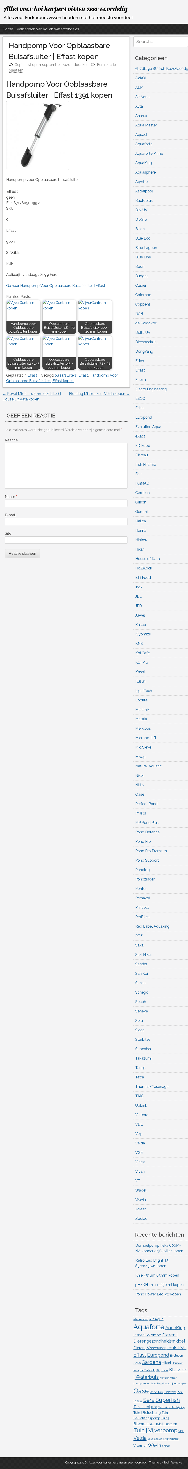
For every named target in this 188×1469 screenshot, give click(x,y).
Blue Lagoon (146, 248)
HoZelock (143, 568)
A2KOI (140, 78)
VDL (139, 1124)
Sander (141, 964)
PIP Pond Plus (147, 822)
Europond (143, 417)
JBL (138, 596)
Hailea (140, 521)
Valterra (141, 1115)
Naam (11, 496)
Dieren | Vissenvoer (149, 1348)
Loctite (141, 700)
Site (8, 533)
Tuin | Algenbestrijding (171, 1407)
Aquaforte (143, 144)
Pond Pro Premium (151, 851)
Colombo (143, 295)
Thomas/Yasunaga (152, 1086)
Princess (142, 907)
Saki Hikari (143, 954)
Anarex (141, 116)
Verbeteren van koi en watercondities (48, 29)
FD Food (142, 445)
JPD (138, 606)
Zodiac (141, 1218)
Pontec (141, 888)
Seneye (141, 1011)
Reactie (12, 440)
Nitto (139, 785)
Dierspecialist (146, 342)
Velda (140, 1143)
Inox (138, 587)
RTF (139, 936)
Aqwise (141, 182)
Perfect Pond (146, 804)
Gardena (142, 493)
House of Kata (147, 559)
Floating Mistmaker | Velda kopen (99, 394)
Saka (139, 945)
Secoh (140, 1002)
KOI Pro (141, 662)
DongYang (144, 351)
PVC (180, 1392)
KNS (139, 643)
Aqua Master (146, 125)
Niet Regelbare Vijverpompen (169, 1383)
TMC (139, 1096)
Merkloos (143, 728)
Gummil (142, 511)
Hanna (140, 530)
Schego (141, 992)
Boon (139, 266)
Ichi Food (143, 577)
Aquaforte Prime (149, 153)
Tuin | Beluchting (147, 1412)
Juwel (140, 615)
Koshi (140, 672)
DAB (139, 314)
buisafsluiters (66, 375)
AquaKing (143, 163)
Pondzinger (145, 879)
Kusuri (140, 681)
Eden (139, 361)
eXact (140, 436)
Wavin (140, 1199)
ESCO (140, 398)
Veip (139, 1134)
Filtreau (141, 455)
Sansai (140, 983)
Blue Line (143, 257)
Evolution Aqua (148, 427)
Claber (140, 285)
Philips (140, 813)
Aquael (141, 134)
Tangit (140, 1068)
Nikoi (139, 775)
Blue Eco (142, 238)
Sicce (139, 1030)
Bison (140, 229)
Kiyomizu (143, 634)
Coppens (143, 304)
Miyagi (140, 757)
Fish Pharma (145, 464)
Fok (138, 474)
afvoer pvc (140, 1319)
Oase (139, 794)
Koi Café (142, 653)
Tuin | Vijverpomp (155, 1430)
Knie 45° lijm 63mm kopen (157, 1275)
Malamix (142, 709)
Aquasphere (145, 172)
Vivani (140, 1171)
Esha (139, 408)
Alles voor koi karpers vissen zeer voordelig (65, 8)
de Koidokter (146, 323)
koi (85, 65)
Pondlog (142, 870)
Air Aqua (142, 97)
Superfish (143, 1049)
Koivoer (164, 1377)
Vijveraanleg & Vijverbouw (163, 1439)
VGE (139, 1152)
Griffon (140, 502)
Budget (141, 276)
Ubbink (141, 1105)
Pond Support (147, 860)
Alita (139, 106)
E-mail (11, 515)
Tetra (139, 1077)
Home (8, 29)
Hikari (139, 549)
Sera (139, 1020)
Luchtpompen (141, 1383)
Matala (141, 719)
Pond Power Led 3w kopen (158, 1294)
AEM (139, 87)
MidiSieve (143, 747)
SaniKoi (141, 973)
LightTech (143, 691)
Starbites (142, 1039)
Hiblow (141, 540)
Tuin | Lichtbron (166, 1424)
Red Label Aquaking (152, 926)
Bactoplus (144, 200)
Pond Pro (143, 841)
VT (137, 1181)
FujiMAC (142, 483)
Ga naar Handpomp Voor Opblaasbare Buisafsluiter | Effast (55, 285)
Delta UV (142, 332)
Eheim (140, 379)
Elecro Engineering (151, 389)
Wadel (140, 1190)
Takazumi (143, 1058)
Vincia (140, 1162)
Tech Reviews (173, 1462)
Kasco (140, 625)
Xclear (140, 1209)
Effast (32, 375)
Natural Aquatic (148, 766)
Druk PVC (176, 1347)
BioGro (141, 219)
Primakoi (142, 898)
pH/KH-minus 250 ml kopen (159, 1285)
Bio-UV (141, 210)
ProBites (142, 917)
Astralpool (144, 191)
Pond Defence (147, 832)
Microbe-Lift (145, 738)
